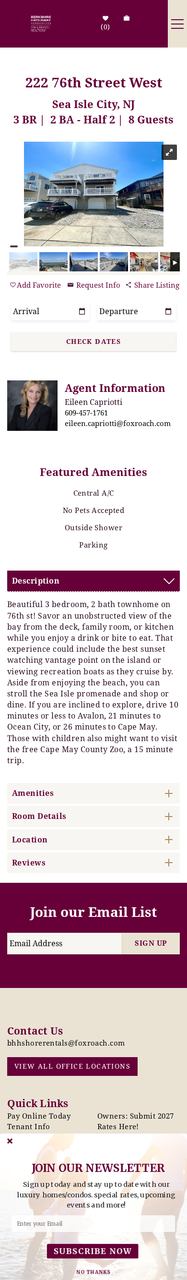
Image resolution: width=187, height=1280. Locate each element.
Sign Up (151, 943)
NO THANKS (94, 1272)
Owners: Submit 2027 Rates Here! (135, 1121)
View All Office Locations (72, 1066)
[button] (96, 1195)
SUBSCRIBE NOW (92, 1251)
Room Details (39, 816)
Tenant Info (28, 1126)
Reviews (29, 862)
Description (35, 580)
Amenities (33, 793)
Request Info (97, 285)
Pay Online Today (38, 1116)
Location (30, 839)
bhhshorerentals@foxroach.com (66, 1043)
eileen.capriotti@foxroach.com (118, 423)
